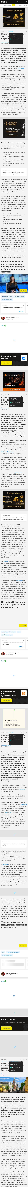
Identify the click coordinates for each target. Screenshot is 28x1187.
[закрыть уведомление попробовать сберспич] (21, 35)
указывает (8, 812)
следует (6, 561)
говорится (21, 68)
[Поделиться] (24, 31)
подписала (19, 580)
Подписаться (6, 363)
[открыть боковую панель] (22, 2)
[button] (26, 2)
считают (13, 926)
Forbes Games (9, 5)
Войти (18, 1)
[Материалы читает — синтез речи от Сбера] (21, 31)
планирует (6, 895)
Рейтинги (19, 5)
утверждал (18, 473)
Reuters (3, 452)
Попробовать (13, 41)
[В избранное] (26, 31)
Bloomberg (10, 452)
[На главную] (4, 2)
